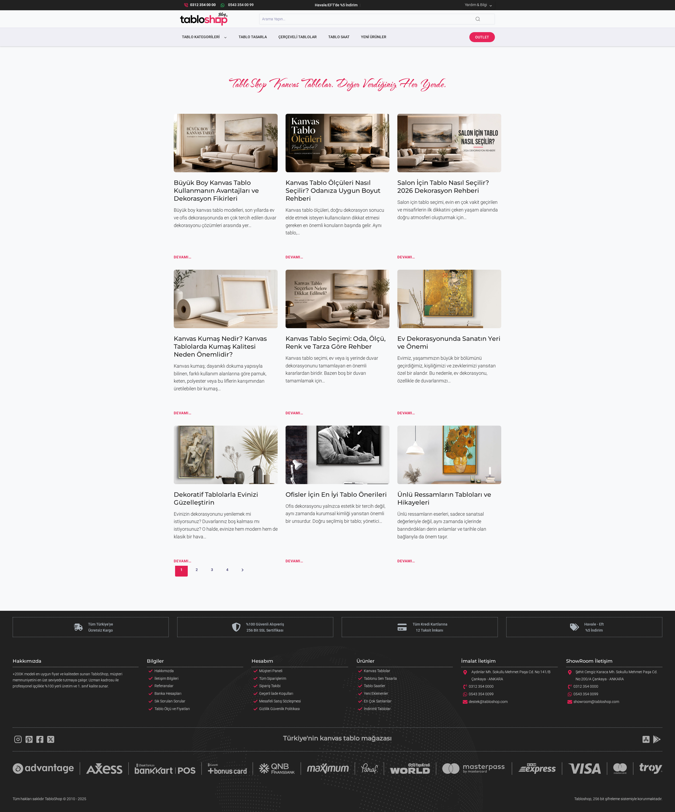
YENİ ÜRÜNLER (373, 37)
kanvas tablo (340, 738)
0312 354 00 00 (203, 5)
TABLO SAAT (339, 37)
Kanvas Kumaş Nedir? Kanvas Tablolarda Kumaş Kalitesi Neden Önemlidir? (220, 346)
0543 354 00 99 (241, 5)
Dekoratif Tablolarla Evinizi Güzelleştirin (216, 498)
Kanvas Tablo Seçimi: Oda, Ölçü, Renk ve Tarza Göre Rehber (335, 342)
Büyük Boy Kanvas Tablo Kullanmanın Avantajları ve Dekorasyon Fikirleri (216, 190)
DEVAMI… (182, 258)
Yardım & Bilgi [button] (476, 5)
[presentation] (226, 143)
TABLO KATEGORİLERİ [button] (201, 37)
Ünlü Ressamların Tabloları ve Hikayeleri (444, 498)
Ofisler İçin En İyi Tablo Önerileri (336, 494)
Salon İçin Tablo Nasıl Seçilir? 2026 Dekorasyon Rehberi (443, 186)
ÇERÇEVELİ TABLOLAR (297, 37)
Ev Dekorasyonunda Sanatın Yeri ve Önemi (448, 342)
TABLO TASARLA (253, 37)
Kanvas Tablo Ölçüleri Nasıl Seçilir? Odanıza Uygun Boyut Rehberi (333, 190)
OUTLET (482, 37)
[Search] (477, 19)
